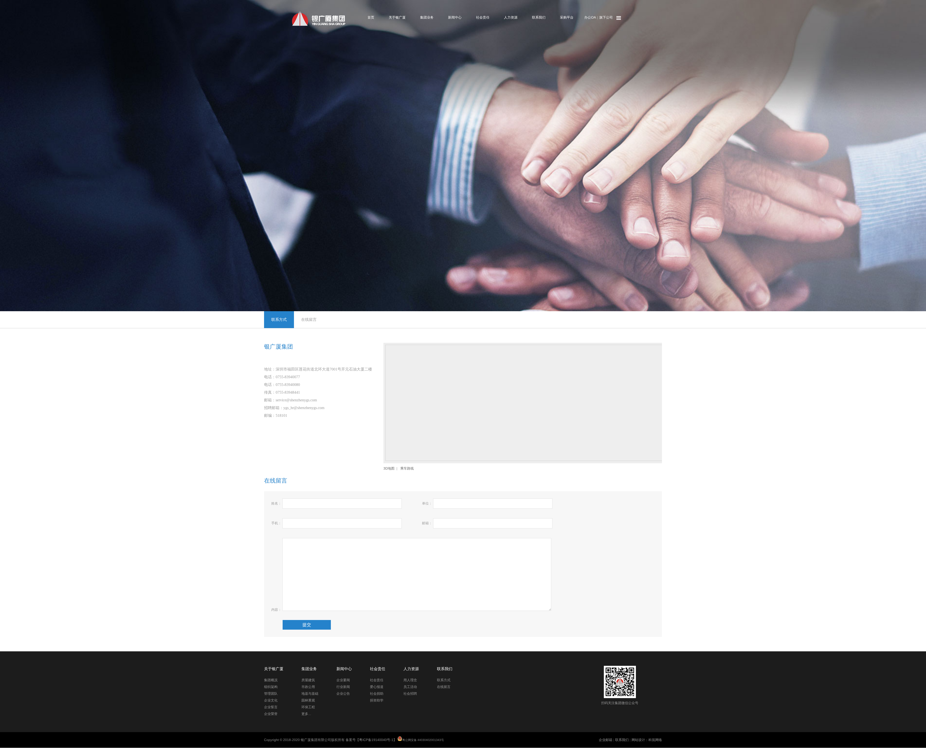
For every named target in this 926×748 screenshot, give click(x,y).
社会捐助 (376, 693)
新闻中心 (455, 17)
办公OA (590, 17)
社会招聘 (410, 693)
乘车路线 (407, 468)
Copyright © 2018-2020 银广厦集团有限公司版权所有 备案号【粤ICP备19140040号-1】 (354, 740)
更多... (306, 714)
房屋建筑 (308, 680)
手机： (276, 523)
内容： (276, 610)
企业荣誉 (271, 714)
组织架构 (271, 687)
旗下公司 (606, 17)
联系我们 (538, 17)
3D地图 (389, 468)
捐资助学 (376, 700)
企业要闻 (343, 680)
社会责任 (483, 17)
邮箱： (427, 523)
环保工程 (308, 707)
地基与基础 (309, 693)
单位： (427, 503)
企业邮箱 (605, 740)
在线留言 (309, 319)
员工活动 (410, 687)
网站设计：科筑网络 (647, 740)
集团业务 (427, 17)
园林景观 (308, 700)
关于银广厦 (397, 17)
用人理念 (410, 680)
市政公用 (308, 687)
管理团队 (271, 693)
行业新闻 (343, 687)
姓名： (276, 503)
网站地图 (618, 18)
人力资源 (510, 17)
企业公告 (343, 693)
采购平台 (566, 17)
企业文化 (271, 700)
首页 (371, 17)
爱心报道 (376, 687)
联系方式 (279, 319)
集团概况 (271, 680)
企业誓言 (271, 707)
